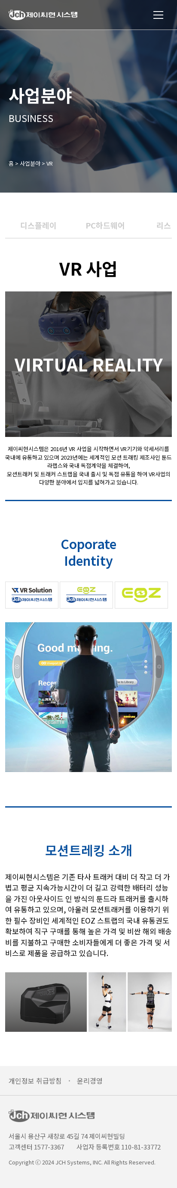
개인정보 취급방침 (35, 1080)
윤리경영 (90, 1080)
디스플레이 (38, 225)
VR (49, 163)
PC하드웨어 (105, 225)
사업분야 (30, 163)
